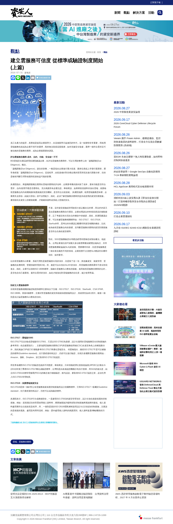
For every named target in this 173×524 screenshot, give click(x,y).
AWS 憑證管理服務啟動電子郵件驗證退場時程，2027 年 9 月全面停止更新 (137, 496)
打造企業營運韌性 (123, 216)
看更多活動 (138, 240)
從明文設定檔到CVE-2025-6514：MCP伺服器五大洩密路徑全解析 (34, 496)
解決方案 (139, 12)
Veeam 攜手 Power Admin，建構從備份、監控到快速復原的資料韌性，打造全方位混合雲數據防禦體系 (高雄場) (138, 142)
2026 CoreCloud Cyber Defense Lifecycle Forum (135, 125)
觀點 (127, 12)
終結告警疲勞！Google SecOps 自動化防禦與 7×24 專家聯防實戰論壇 (137, 173)
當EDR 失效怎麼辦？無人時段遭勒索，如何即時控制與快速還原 (138, 158)
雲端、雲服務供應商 (22, 442)
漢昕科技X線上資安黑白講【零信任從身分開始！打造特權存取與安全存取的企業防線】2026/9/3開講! (136, 201)
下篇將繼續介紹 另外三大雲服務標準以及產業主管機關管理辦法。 (35, 422)
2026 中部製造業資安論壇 (127, 112)
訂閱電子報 (155, 2)
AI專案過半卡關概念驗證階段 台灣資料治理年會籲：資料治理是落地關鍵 (85, 496)
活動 (151, 12)
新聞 (117, 12)
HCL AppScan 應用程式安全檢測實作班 (134, 186)
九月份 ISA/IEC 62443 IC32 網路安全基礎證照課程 (137, 230)
